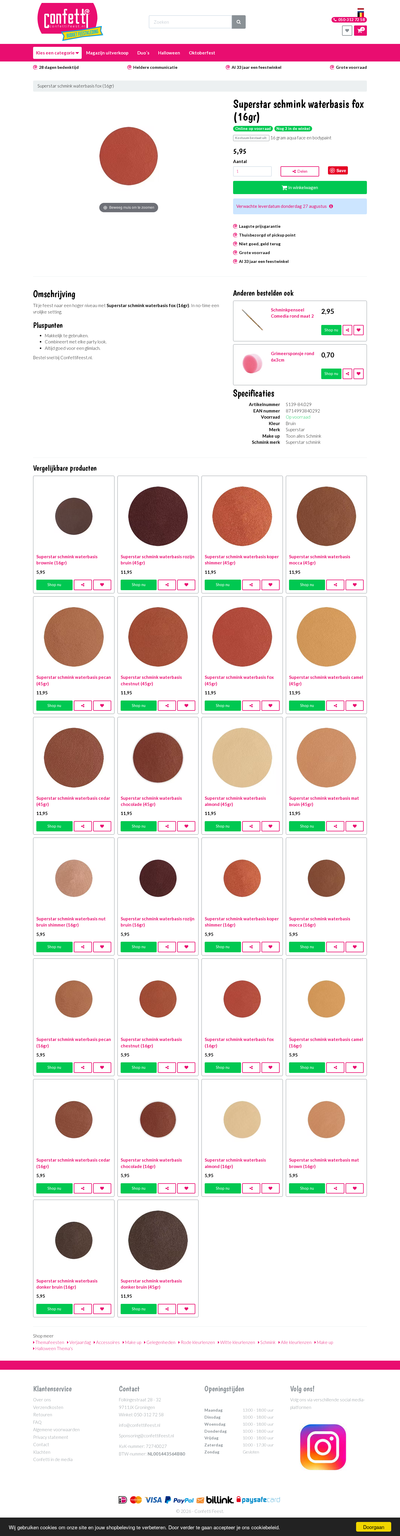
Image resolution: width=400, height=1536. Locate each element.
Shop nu (331, 330)
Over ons (42, 1399)
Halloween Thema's (54, 1348)
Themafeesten (49, 1342)
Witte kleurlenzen (237, 1342)
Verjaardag (80, 1342)
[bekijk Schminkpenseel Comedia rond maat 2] (252, 319)
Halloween (169, 52)
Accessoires (107, 1342)
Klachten (41, 1452)
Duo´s (143, 52)
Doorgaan (373, 1526)
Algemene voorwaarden (56, 1429)
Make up (132, 1342)
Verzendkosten (48, 1407)
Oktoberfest (202, 52)
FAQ (37, 1422)
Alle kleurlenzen (296, 1342)
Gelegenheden (160, 1342)
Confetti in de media (53, 1459)
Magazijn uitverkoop (107, 52)
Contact (41, 1444)
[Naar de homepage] (70, 22)
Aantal (240, 161)
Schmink (267, 1342)
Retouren (42, 1414)
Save (341, 170)
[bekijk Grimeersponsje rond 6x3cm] (252, 362)
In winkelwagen (302, 187)
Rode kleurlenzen (197, 1342)
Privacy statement (50, 1437)
